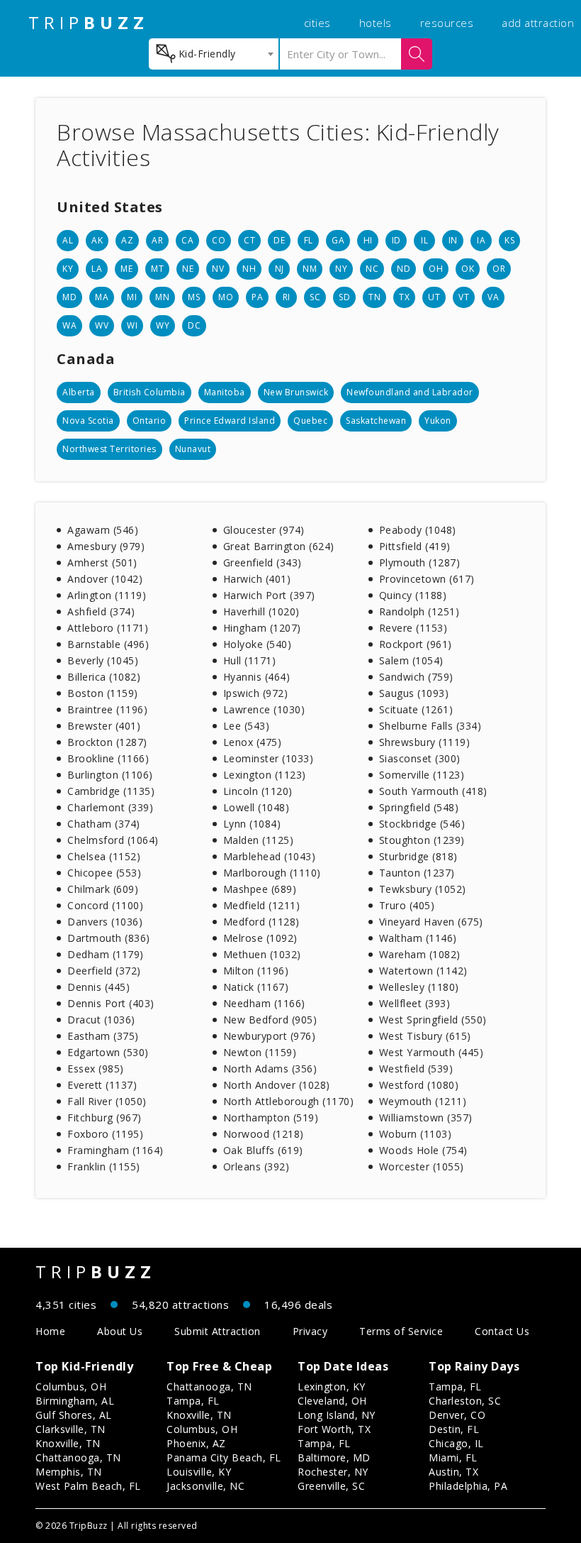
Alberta (78, 392)
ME (126, 269)
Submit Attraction (217, 1331)
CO (218, 240)
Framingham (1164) (115, 1150)
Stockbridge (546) (422, 823)
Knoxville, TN (68, 1443)
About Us (119, 1331)
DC (194, 325)
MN (162, 297)
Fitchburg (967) (104, 1117)
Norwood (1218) (263, 1134)
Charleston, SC (465, 1400)
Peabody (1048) (417, 530)
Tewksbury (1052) (422, 889)
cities (317, 23)
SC (315, 297)
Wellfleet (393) (415, 1003)
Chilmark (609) (102, 889)
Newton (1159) (260, 1052)
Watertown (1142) (423, 970)
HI (368, 240)
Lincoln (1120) (258, 791)
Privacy (310, 1331)
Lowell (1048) (256, 807)
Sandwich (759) (416, 676)
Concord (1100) (105, 905)
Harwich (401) (257, 579)
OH (436, 269)
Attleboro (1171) (107, 628)
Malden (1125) (258, 840)
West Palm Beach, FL (88, 1486)
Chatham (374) (103, 823)
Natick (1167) (256, 987)
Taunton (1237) (417, 872)
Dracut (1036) (101, 1019)
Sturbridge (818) (418, 856)
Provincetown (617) (427, 579)
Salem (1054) (411, 660)
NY (341, 269)
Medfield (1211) (261, 905)
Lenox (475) (252, 742)
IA (481, 240)
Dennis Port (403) (110, 1003)
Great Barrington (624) (278, 546)
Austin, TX (453, 1471)
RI (286, 297)
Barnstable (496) (108, 644)
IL (424, 240)
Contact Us (502, 1331)
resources (447, 23)
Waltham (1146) (418, 938)
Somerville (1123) (422, 774)
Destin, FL (454, 1429)
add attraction (538, 23)
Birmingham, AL (74, 1400)
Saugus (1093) (414, 693)
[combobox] (213, 54)
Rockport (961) (415, 644)
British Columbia (149, 392)
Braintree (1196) (107, 709)
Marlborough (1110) (272, 872)
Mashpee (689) (260, 889)
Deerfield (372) (104, 970)
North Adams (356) (270, 1068)
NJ (279, 269)
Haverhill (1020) (261, 611)
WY (162, 325)
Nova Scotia (88, 420)
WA (69, 325)
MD (69, 297)
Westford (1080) (419, 1085)
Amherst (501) (102, 562)
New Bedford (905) (270, 1019)
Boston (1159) (102, 693)
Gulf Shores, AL (73, 1415)
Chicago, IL (456, 1443)
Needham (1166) (264, 1003)
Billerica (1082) (103, 676)
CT (249, 240)
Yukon (437, 420)
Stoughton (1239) (422, 840)
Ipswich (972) (255, 693)
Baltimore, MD (334, 1457)
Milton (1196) (256, 970)
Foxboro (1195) (105, 1134)
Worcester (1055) (421, 1166)
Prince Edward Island (229, 420)
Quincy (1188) (413, 595)
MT (157, 269)
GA (338, 240)
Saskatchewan (376, 420)
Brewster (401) (103, 725)
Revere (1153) (413, 628)
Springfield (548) (419, 807)
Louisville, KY (199, 1471)
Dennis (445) (98, 987)
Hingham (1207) (262, 628)
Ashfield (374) (101, 611)
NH (249, 269)
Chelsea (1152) (103, 856)
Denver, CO (457, 1415)
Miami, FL (453, 1457)
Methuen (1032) (262, 954)
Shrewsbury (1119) (424, 742)
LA (96, 269)
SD (344, 297)
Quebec (310, 420)
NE (187, 269)
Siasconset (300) (420, 758)
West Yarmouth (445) (431, 1052)
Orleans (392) (256, 1166)
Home (50, 1331)
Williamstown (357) (426, 1117)
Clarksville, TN (70, 1429)
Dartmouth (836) (108, 938)
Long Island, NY (337, 1415)
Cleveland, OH (332, 1400)
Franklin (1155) (103, 1166)
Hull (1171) (249, 660)
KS (509, 240)
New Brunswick (296, 392)
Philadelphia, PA (468, 1486)
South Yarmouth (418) (433, 791)
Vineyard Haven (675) (431, 921)
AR (157, 240)
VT (463, 297)
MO (225, 297)
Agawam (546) (102, 530)
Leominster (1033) (268, 758)
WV (101, 325)
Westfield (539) (416, 1068)
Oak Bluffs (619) (263, 1150)
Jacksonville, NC (205, 1486)
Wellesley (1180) (419, 987)
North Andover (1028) (276, 1085)
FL (308, 240)
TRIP (88, 22)
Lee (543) (246, 725)
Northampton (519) (271, 1117)
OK (467, 269)
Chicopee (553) (104, 872)
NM (310, 269)
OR (498, 269)
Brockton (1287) (107, 742)
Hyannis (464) (256, 676)
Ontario (149, 420)
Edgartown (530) (108, 1052)
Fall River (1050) (107, 1101)
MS (194, 297)
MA (101, 297)
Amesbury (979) (106, 546)
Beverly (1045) (102, 660)
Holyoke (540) (257, 644)
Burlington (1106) (110, 774)
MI (132, 297)
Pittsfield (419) (415, 546)
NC (372, 269)
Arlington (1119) (106, 595)
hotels (375, 23)
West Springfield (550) (433, 1019)
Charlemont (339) (110, 807)
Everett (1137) (102, 1085)
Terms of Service (401, 1331)
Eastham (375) (103, 1036)
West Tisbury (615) (425, 1036)
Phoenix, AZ (196, 1443)
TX (404, 297)
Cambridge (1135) (110, 791)
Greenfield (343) (262, 562)
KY (67, 269)
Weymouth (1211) (423, 1101)
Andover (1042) (104, 579)
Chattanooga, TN (78, 1457)
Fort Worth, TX (334, 1429)
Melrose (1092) (260, 938)
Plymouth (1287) (420, 562)
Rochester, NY (333, 1471)
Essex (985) (95, 1068)
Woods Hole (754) (423, 1150)
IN (453, 240)
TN (374, 297)
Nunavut (193, 449)
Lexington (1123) (264, 774)
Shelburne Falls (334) (430, 725)
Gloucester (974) (264, 530)
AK (97, 240)
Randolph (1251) (419, 611)
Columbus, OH (70, 1386)
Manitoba (224, 392)
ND (403, 269)
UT (434, 297)
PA (257, 297)
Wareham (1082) (420, 954)
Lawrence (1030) (264, 709)
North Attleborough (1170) (288, 1101)
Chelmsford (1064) (113, 840)
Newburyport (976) (269, 1036)
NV (218, 269)
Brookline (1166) (108, 758)
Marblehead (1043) (269, 856)
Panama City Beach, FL (224, 1457)
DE (279, 240)
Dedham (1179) (105, 954)
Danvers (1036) (104, 921)
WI (132, 325)
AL (67, 240)
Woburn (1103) (415, 1134)
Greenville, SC (331, 1486)
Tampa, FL (193, 1400)
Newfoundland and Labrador (409, 392)
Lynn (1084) (252, 823)
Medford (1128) (261, 921)
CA (187, 240)
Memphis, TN (68, 1471)
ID (396, 240)
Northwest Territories (109, 449)
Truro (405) (407, 905)
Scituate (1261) (416, 709)
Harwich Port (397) (269, 595)
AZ (127, 240)
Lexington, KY (332, 1386)
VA (493, 297)
